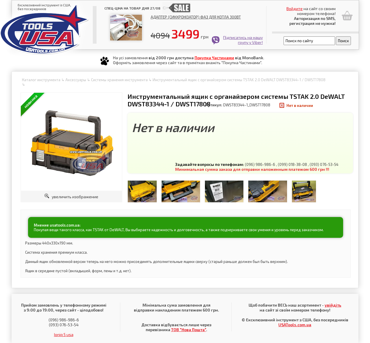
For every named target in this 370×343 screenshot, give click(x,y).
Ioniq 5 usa (63, 334)
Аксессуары (75, 79)
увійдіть (333, 305)
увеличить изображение (73, 196)
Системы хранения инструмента (119, 79)
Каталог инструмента (41, 79)
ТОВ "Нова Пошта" (188, 329)
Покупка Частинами (214, 57)
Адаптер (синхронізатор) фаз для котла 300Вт (196, 17)
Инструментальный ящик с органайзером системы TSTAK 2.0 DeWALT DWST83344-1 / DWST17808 (239, 79)
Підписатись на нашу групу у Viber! (243, 40)
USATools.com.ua (294, 324)
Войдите (294, 8)
